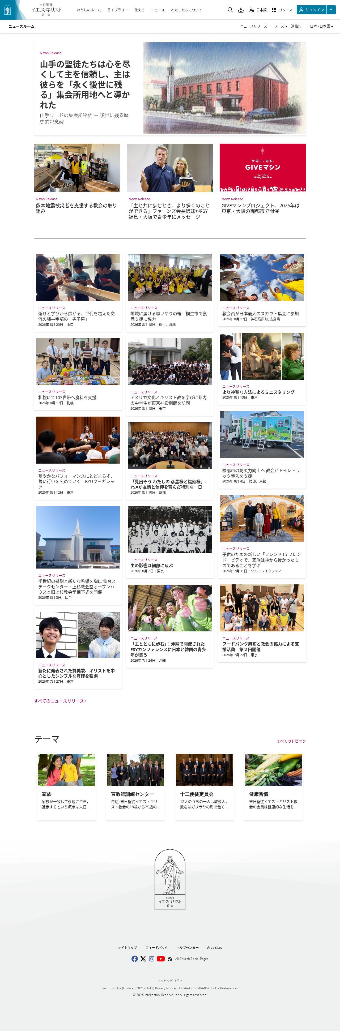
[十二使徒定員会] (204, 784)
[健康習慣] (273, 784)
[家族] (66, 784)
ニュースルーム (21, 26)
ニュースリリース (253, 26)
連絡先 (296, 26)
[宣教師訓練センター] (135, 784)
